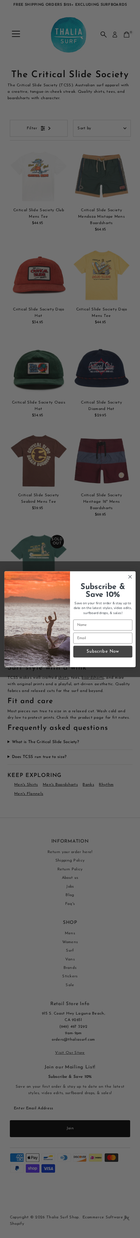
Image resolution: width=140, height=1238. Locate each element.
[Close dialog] (130, 577)
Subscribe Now (103, 651)
